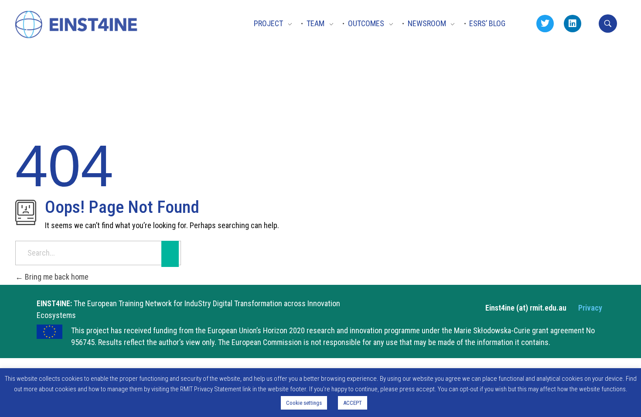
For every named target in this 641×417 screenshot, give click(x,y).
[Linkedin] (572, 23)
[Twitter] (545, 23)
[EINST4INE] (77, 25)
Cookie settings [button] (304, 403)
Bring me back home (56, 276)
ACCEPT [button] (352, 403)
